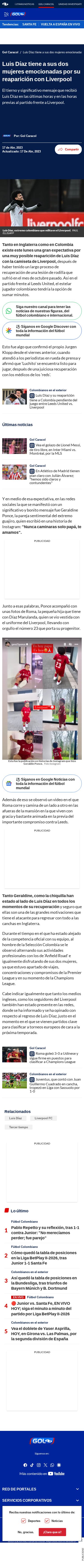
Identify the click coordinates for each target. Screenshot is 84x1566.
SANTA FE (29, 24)
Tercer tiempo (18, 1127)
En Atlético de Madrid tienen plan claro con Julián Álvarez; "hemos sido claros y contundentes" (55, 477)
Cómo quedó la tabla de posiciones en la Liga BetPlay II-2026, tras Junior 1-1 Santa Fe (44, 1258)
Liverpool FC (43, 1118)
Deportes (34, 1521)
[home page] (5, 4)
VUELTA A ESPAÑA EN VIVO (60, 24)
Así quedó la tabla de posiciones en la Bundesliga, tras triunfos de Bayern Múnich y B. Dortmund (44, 1283)
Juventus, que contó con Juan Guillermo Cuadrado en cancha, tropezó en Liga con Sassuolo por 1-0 (55, 1085)
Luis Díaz (15, 1118)
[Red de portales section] (77, 1489)
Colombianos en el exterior (48, 390)
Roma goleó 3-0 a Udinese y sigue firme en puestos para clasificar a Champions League (54, 1057)
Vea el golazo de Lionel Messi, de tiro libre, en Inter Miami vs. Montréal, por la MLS (55, 449)
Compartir (72, 149)
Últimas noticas (24, 4)
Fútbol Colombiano (24, 1221)
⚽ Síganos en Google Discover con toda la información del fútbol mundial (46, 330)
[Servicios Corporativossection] (77, 1500)
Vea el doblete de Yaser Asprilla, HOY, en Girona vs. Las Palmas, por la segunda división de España (44, 1333)
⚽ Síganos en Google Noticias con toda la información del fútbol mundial (45, 783)
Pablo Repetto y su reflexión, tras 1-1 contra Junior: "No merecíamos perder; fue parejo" (45, 1232)
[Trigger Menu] (6, 14)
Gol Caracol (46, 4)
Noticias (57, 1521)
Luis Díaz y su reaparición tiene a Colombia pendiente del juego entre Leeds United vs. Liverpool (53, 401)
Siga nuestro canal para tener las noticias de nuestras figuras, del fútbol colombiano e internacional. (44, 310)
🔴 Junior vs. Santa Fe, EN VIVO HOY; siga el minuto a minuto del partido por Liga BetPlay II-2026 (41, 1308)
